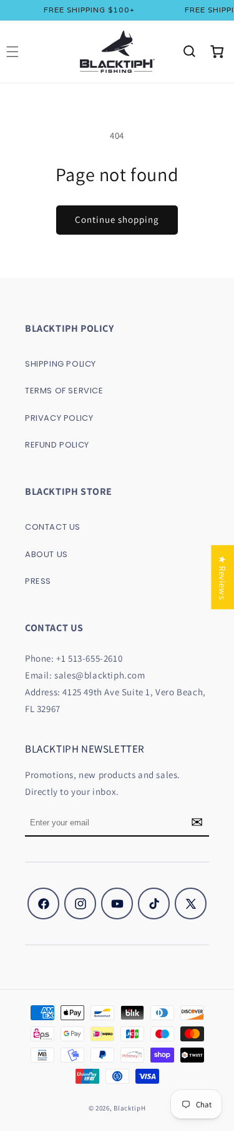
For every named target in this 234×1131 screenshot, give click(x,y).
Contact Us (52, 527)
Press (38, 581)
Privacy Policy (59, 418)
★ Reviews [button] (222, 577)
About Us (46, 554)
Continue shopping (117, 219)
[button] (189, 51)
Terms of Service (64, 391)
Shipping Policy (60, 364)
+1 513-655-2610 (89, 658)
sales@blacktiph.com (99, 675)
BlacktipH (129, 1108)
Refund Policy (57, 445)
